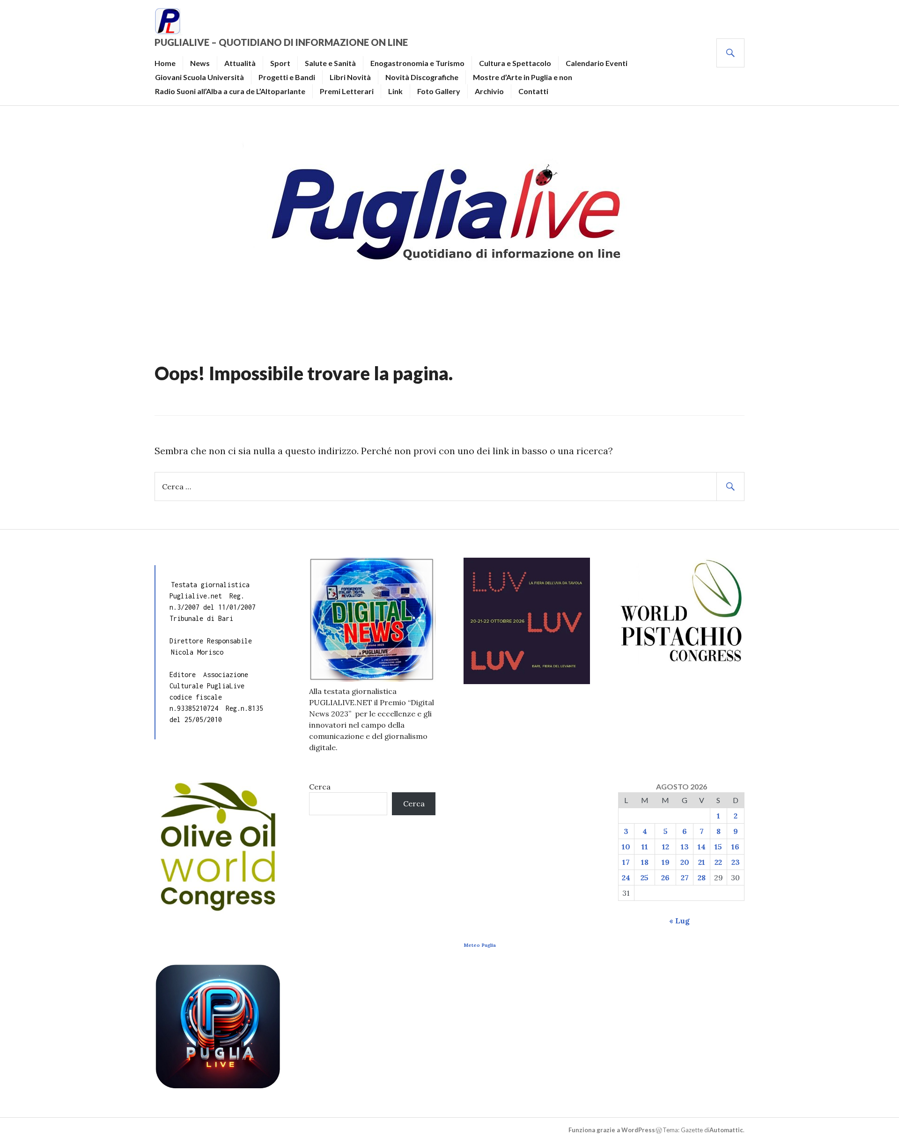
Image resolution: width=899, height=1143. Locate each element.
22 (718, 862)
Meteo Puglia (480, 945)
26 (665, 877)
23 (735, 862)
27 (685, 877)
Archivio (489, 91)
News (200, 63)
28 (702, 877)
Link (395, 91)
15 (718, 846)
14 (702, 846)
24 (626, 877)
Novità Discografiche (421, 77)
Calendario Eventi (596, 63)
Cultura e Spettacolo (515, 63)
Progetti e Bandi (286, 77)
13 (685, 846)
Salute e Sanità (330, 63)
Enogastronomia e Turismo (417, 63)
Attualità (240, 63)
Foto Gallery (438, 91)
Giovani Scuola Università (199, 77)
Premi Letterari (347, 91)
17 (626, 862)
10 (626, 846)
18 (644, 862)
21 (701, 862)
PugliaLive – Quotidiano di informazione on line (281, 42)
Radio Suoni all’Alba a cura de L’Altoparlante (230, 91)
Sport (280, 63)
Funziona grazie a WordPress (611, 1130)
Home (165, 63)
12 (665, 846)
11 (644, 846)
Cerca (320, 786)
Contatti (533, 91)
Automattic (726, 1130)
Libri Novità (350, 77)
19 (666, 862)
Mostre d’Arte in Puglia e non (522, 77)
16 (735, 846)
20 (684, 862)
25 (644, 877)
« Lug (679, 920)
